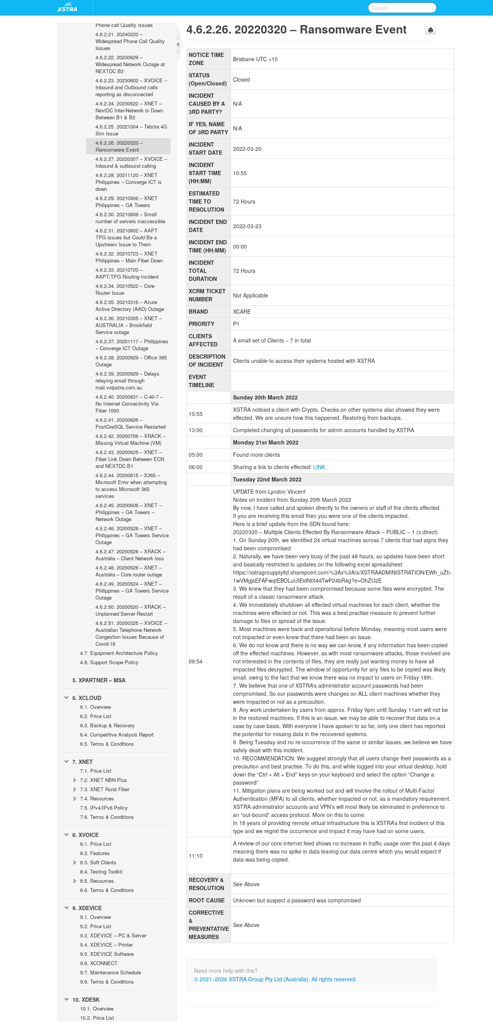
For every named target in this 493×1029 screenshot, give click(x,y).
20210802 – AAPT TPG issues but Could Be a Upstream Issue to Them (127, 237)
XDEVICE (87, 908)
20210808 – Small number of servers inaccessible (130, 217)
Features (95, 853)
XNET (82, 761)
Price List (95, 716)
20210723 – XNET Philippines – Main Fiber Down (129, 257)
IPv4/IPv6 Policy (104, 807)
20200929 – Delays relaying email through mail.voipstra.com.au (127, 380)
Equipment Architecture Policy (119, 652)
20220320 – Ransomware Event (119, 146)
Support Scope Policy (109, 662)
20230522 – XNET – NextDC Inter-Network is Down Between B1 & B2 (129, 110)
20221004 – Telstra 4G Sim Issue (131, 130)
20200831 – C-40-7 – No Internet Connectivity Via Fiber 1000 (129, 403)
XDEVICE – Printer (106, 944)
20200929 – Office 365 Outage (131, 361)
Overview (95, 706)
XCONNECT (98, 963)
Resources (97, 798)
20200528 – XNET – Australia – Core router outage (129, 571)
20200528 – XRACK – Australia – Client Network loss (131, 555)
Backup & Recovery (107, 725)
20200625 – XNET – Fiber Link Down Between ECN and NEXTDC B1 (130, 458)
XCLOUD (86, 698)
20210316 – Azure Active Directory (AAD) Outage (130, 305)
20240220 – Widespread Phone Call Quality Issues (130, 41)
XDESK (86, 999)
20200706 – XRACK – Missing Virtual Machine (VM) (131, 439)
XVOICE (85, 835)
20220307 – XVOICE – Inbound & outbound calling (131, 162)
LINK (319, 467)
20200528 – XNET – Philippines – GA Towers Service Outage (132, 535)
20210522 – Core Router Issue (125, 289)
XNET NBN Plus (103, 779)
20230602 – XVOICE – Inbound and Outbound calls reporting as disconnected (131, 87)
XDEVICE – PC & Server (113, 935)
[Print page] (430, 30)
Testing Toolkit (101, 871)
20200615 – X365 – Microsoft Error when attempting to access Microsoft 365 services (131, 485)
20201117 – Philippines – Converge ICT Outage (132, 344)
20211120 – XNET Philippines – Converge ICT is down (129, 181)
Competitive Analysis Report (117, 734)
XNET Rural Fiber (104, 789)
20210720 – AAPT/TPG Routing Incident (127, 273)
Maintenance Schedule (110, 972)
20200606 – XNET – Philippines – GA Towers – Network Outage (129, 512)
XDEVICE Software (107, 953)
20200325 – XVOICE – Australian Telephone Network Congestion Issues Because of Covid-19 (131, 633)
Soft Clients (98, 862)
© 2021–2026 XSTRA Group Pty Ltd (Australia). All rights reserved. (275, 979)
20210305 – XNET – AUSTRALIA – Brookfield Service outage (129, 325)
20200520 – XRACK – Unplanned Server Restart (131, 610)
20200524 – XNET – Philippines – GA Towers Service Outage (132, 590)
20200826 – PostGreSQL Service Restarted (131, 423)
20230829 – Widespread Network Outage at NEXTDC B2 (130, 64)
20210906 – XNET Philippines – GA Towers (127, 201)
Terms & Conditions (107, 743)
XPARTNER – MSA (99, 680)
